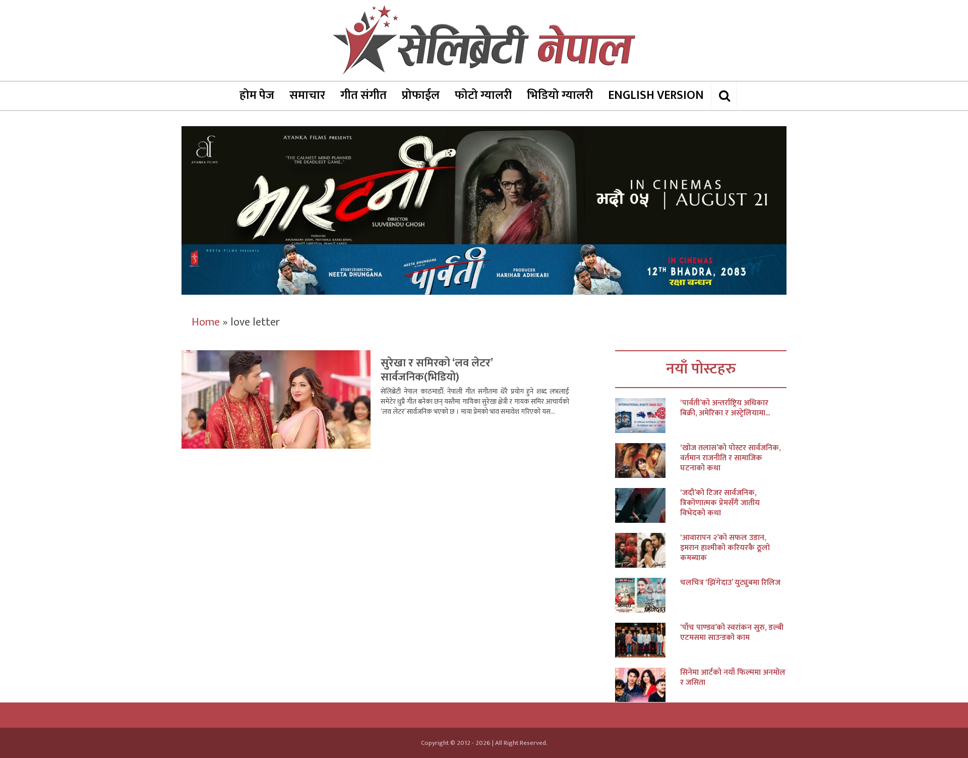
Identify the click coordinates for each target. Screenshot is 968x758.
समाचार (307, 95)
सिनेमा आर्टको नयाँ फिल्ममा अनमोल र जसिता (732, 678)
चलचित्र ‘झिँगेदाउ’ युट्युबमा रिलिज (730, 583)
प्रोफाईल (421, 95)
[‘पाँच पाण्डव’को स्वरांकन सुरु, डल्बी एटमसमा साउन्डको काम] (647, 640)
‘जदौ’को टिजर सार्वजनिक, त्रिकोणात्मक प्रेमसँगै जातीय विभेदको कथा (720, 503)
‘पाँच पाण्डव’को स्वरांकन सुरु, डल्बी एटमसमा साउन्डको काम (731, 633)
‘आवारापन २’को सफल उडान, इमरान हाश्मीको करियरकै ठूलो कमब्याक (725, 548)
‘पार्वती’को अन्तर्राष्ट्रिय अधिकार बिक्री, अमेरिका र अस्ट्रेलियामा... (725, 408)
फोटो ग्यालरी (483, 95)
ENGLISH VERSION (656, 95)
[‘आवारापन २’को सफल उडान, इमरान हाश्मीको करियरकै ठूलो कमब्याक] (647, 550)
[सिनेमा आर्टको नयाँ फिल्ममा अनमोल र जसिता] (647, 685)
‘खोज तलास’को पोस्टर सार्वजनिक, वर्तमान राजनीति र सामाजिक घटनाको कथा (730, 458)
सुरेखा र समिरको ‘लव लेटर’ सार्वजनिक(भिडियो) (437, 370)
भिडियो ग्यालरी (560, 95)
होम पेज (256, 95)
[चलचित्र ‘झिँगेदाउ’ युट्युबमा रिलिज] (647, 595)
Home (206, 322)
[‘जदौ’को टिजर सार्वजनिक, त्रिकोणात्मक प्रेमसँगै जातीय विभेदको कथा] (647, 505)
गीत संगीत (363, 95)
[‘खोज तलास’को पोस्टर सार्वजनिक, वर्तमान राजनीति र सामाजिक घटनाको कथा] (647, 460)
